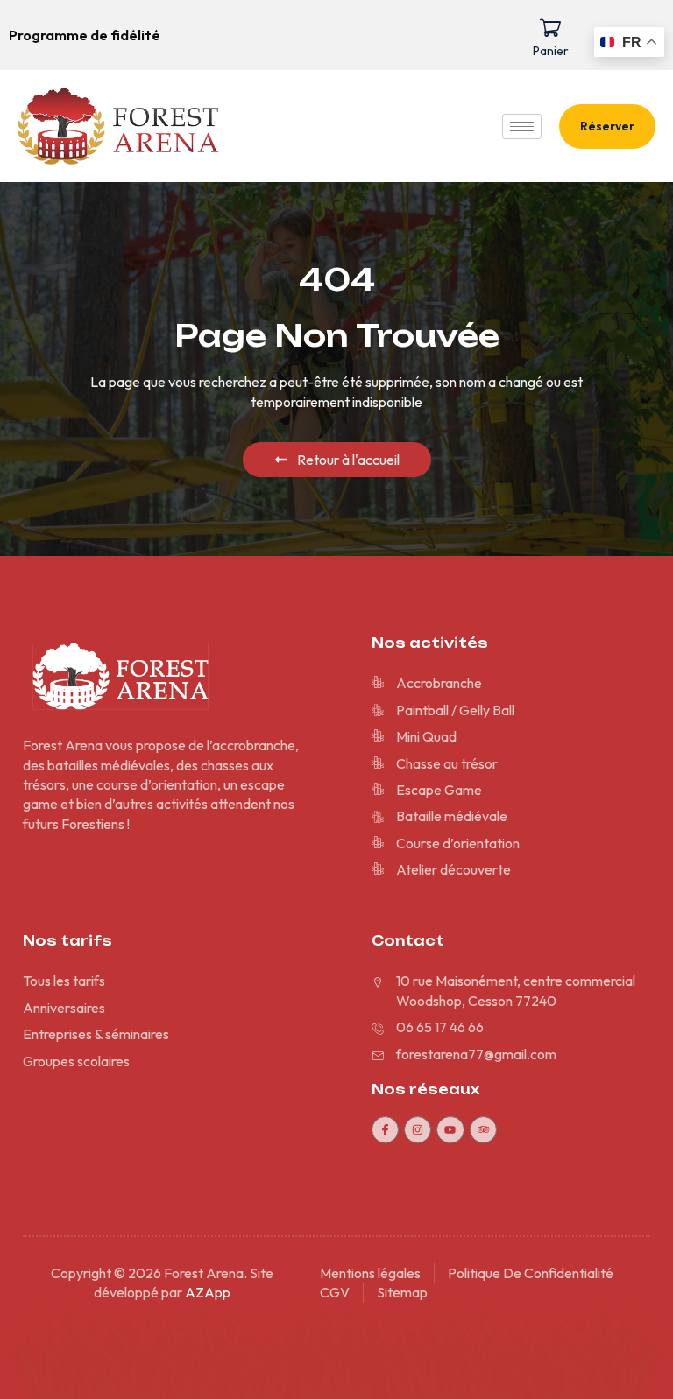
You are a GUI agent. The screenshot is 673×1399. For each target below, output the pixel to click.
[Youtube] (450, 1129)
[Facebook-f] (385, 1129)
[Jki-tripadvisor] (483, 1129)
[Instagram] (417, 1129)
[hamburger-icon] (522, 126)
